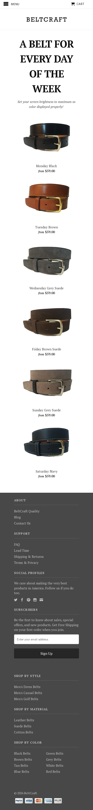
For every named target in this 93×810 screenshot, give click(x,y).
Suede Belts (22, 726)
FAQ (17, 544)
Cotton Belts (23, 732)
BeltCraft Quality (27, 511)
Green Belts (54, 753)
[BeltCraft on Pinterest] (28, 599)
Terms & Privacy (26, 562)
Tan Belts (21, 765)
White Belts (54, 765)
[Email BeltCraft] (41, 599)
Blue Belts (21, 771)
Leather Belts (24, 720)
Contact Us (22, 523)
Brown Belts (23, 759)
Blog (17, 517)
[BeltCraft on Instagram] (35, 599)
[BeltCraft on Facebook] (22, 599)
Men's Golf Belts (26, 699)
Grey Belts (53, 759)
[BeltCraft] (46, 19)
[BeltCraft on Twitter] (15, 599)
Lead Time (21, 550)
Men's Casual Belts (28, 693)
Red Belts (53, 771)
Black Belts (22, 753)
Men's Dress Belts (27, 687)
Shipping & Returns (29, 556)
